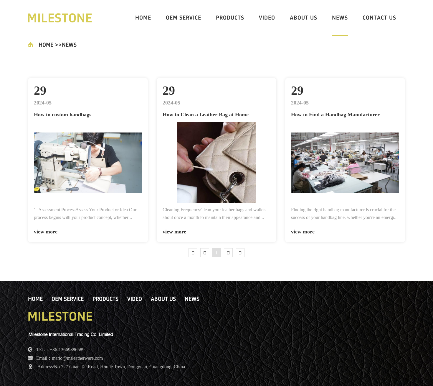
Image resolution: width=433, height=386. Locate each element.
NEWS (340, 18)
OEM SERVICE (183, 18)
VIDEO (267, 18)
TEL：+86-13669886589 (60, 349)
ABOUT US (303, 18)
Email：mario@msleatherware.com (69, 358)
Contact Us (379, 18)
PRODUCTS (230, 18)
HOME (143, 18)
